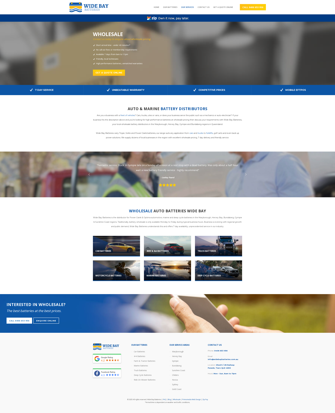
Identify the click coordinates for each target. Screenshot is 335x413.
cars (191, 133)
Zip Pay (205, 399)
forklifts (209, 133)
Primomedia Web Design (191, 399)
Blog (169, 399)
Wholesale (177, 399)
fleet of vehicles (127, 115)
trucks (200, 133)
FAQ (164, 399)
